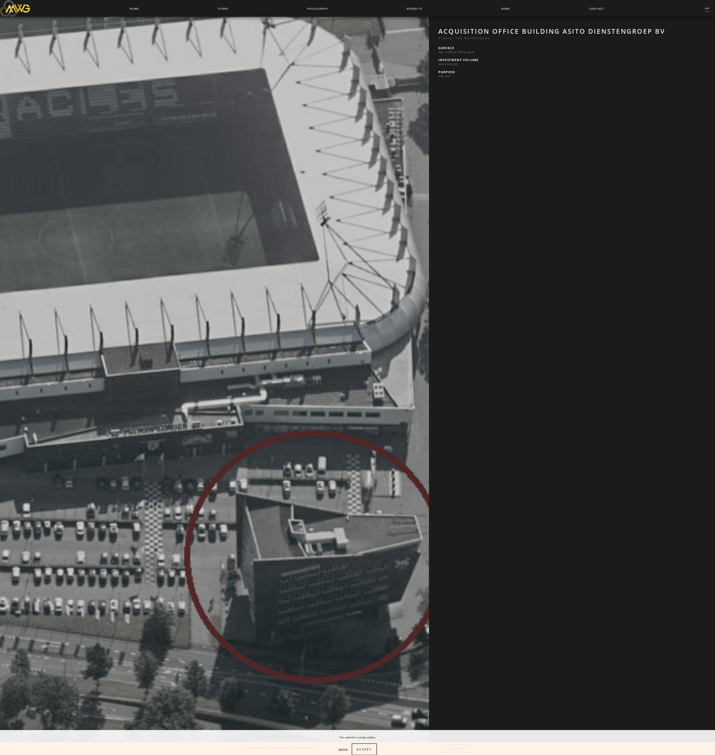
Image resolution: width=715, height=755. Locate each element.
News (505, 8)
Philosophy (317, 8)
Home (134, 8)
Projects (414, 8)
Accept (364, 749)
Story (223, 8)
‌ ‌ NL (707, 8)
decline (343, 749)
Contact (596, 8)
